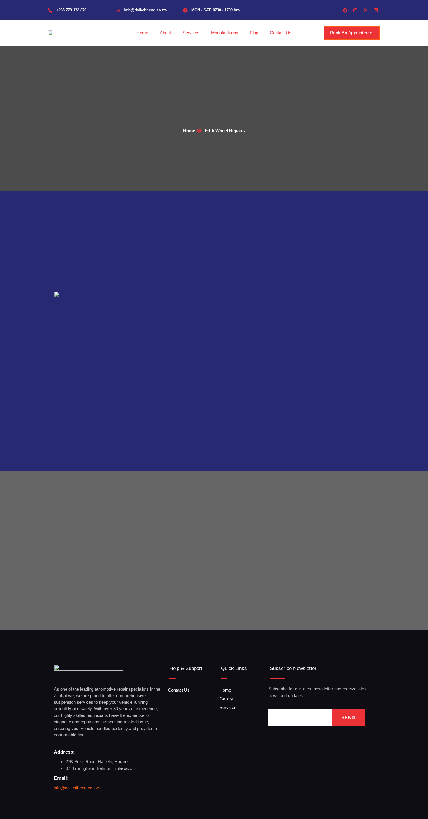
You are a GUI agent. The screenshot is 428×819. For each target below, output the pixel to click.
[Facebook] (345, 10)
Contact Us (280, 32)
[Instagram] (355, 10)
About (165, 32)
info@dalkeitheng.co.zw (145, 10)
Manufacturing (224, 32)
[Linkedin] (375, 10)
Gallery (226, 698)
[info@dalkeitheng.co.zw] (118, 10)
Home (142, 32)
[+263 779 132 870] (50, 10)
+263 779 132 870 (71, 10)
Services (191, 32)
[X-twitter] (365, 10)
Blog (254, 32)
